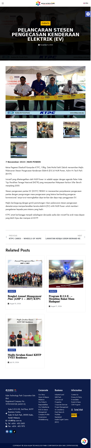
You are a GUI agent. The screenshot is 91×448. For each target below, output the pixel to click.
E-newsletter (75, 399)
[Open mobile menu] (3, 3)
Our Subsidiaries (43, 407)
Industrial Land (59, 394)
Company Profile (43, 414)
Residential (58, 417)
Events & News (76, 402)
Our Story (41, 394)
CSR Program (75, 405)
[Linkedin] (10, 431)
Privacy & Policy (76, 397)
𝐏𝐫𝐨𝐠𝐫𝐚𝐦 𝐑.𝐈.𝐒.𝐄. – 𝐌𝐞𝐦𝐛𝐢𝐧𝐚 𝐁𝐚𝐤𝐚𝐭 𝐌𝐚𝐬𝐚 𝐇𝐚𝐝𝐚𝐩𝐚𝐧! (61, 298)
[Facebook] (7, 431)
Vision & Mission (43, 397)
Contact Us (74, 394)
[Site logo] (45, 3)
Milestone (41, 399)
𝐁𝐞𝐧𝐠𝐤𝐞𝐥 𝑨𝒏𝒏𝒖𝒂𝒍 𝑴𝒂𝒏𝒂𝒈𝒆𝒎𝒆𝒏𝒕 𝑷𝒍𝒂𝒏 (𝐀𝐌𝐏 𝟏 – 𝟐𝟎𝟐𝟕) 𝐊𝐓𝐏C (24, 297)
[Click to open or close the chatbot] (84, 441)
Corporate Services (61, 405)
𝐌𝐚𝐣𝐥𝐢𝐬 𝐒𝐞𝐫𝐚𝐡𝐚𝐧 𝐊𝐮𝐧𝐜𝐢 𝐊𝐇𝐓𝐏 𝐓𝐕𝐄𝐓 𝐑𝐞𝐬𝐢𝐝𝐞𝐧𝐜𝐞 (24, 356)
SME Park (58, 397)
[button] (88, 14)
